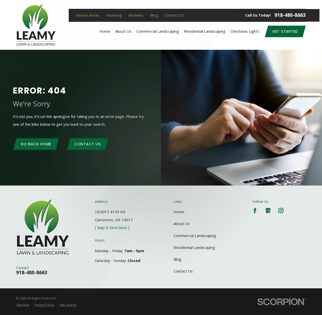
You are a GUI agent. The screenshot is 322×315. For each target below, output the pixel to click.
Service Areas (87, 15)
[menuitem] (22, 305)
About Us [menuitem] (123, 31)
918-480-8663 (290, 15)
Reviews (136, 15)
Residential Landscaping (194, 247)
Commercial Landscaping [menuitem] (157, 31)
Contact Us (174, 15)
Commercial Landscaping (195, 235)
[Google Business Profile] (268, 210)
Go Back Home (36, 144)
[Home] (36, 25)
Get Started (285, 31)
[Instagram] (281, 210)
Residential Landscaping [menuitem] (204, 31)
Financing (114, 15)
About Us (182, 223)
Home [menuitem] (104, 31)
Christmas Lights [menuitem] (244, 31)
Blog (154, 15)
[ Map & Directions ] (112, 227)
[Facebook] (255, 210)
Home (179, 211)
